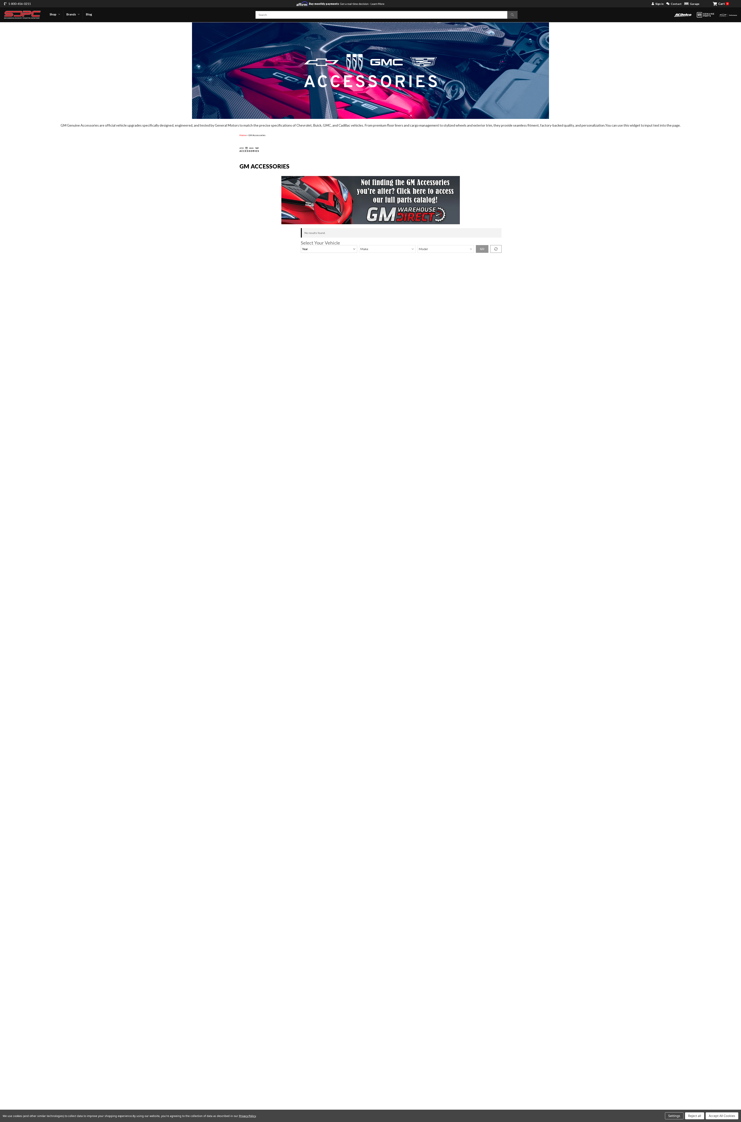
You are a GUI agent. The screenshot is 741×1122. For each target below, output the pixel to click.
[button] (691, 4)
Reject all (694, 1116)
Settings (674, 1116)
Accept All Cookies (722, 1116)
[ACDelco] (682, 15)
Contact (676, 3)
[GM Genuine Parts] (705, 15)
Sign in (659, 3)
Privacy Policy (247, 1116)
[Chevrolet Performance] (728, 15)
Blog (89, 14)
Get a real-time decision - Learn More (346, 3)
